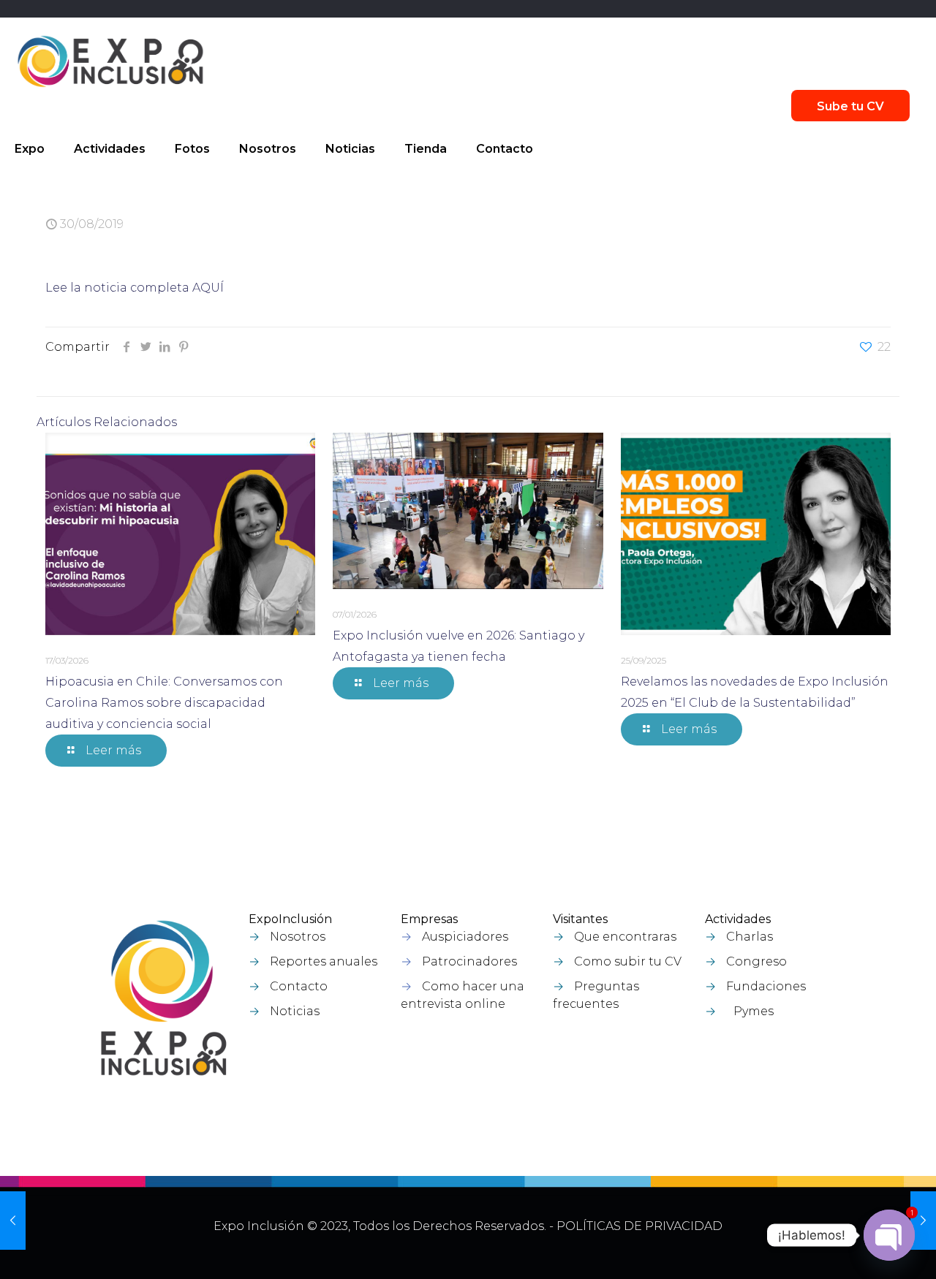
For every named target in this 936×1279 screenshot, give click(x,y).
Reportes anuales (323, 961)
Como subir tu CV (628, 961)
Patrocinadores (469, 961)
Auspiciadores (465, 937)
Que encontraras (625, 937)
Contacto (299, 986)
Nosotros (297, 937)
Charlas (749, 937)
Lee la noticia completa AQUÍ (134, 288)
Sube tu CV (850, 106)
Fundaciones (766, 986)
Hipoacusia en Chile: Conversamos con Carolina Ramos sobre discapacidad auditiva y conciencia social (164, 703)
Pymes (753, 1011)
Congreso (756, 961)
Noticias (295, 1011)
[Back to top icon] (847, 1249)
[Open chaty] (889, 1235)
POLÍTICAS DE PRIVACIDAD (639, 1226)
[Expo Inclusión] (110, 61)
